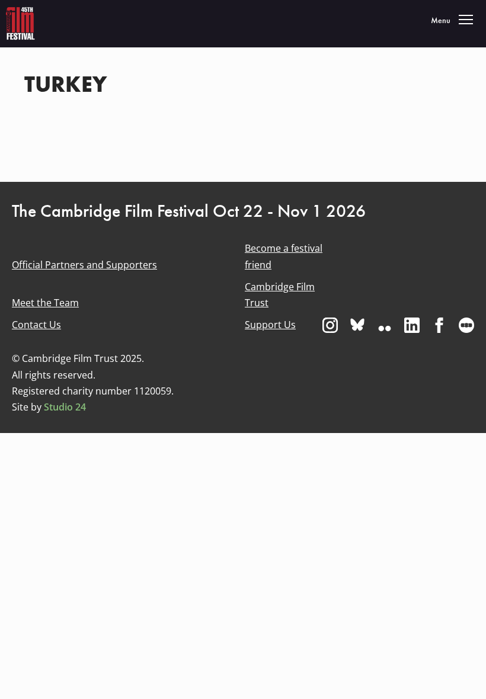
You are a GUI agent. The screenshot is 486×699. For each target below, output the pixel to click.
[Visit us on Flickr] (384, 325)
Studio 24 (65, 406)
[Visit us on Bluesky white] (357, 325)
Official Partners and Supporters (84, 264)
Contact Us (36, 324)
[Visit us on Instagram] (330, 325)
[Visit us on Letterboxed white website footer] (466, 325)
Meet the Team (45, 302)
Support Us (270, 324)
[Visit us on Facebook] (439, 325)
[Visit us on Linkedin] (412, 325)
